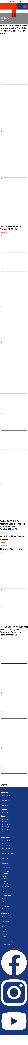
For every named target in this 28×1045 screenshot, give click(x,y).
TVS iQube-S (5, 827)
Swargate (4, 888)
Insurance (4, 931)
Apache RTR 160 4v (7, 853)
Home (2, 20)
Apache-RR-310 (6, 846)
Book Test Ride (13, 11)
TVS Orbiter (5, 832)
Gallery (4, 929)
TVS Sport (5, 858)
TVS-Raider (5, 863)
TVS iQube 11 (5, 822)
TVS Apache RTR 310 (7, 848)
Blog (3, 926)
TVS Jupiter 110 (6, 795)
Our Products (5, 921)
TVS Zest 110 (5, 805)
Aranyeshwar (5, 871)
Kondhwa (4, 878)
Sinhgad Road (5, 886)
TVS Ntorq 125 (6, 800)
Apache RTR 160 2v (7, 856)
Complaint (4, 934)
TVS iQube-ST (6, 829)
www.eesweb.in (17, 941)
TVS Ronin (5, 843)
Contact (4, 936)
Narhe (3, 891)
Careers (4, 924)
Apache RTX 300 (6, 841)
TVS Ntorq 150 (6, 803)
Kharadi (4, 876)
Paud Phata (5, 883)
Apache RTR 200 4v (7, 851)
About (3, 919)
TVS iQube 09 (5, 819)
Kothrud (4, 881)
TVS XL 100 (5, 812)
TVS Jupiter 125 (6, 798)
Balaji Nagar (5, 873)
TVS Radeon (5, 861)
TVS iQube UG (6, 824)
